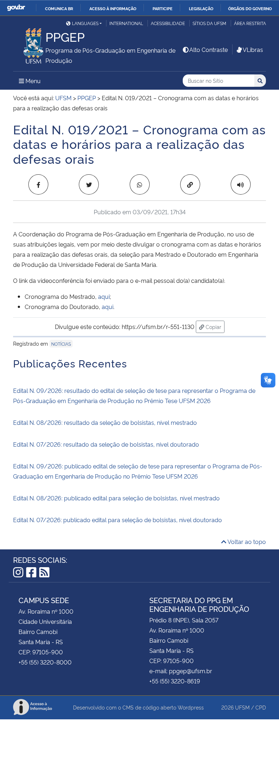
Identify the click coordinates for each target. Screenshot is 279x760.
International (126, 23)
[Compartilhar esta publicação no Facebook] (38, 184)
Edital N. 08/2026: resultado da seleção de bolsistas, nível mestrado (105, 422)
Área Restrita (250, 23)
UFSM (242, 707)
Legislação (201, 8)
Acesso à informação (112, 8)
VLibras (253, 49)
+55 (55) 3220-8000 (45, 662)
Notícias (61, 344)
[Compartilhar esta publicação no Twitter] (89, 184)
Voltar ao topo (246, 541)
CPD (260, 707)
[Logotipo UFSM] (29, 44)
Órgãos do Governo (250, 8)
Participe (163, 8)
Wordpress (191, 707)
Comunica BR (59, 8)
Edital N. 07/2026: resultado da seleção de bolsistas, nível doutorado (106, 444)
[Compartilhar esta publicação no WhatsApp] (140, 184)
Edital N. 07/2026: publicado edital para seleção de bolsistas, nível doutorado (117, 520)
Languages (85, 23)
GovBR (16, 7)
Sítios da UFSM (209, 23)
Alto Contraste (208, 49)
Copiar (214, 326)
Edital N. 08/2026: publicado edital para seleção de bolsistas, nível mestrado (116, 498)
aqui (104, 296)
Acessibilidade (168, 23)
